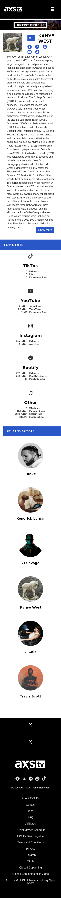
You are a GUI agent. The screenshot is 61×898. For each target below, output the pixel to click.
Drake (30, 474)
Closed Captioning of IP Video (30, 873)
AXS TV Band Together (30, 836)
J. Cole (31, 652)
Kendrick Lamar (30, 518)
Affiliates (30, 823)
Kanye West (30, 607)
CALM (30, 861)
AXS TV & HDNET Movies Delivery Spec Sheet (30, 881)
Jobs (30, 811)
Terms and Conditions (30, 842)
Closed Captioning (30, 867)
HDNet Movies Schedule (30, 829)
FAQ (30, 817)
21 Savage (30, 563)
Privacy (30, 848)
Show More (45, 229)
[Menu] (52, 9)
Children (30, 855)
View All (40, 430)
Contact (30, 804)
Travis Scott (30, 696)
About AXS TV (30, 798)
